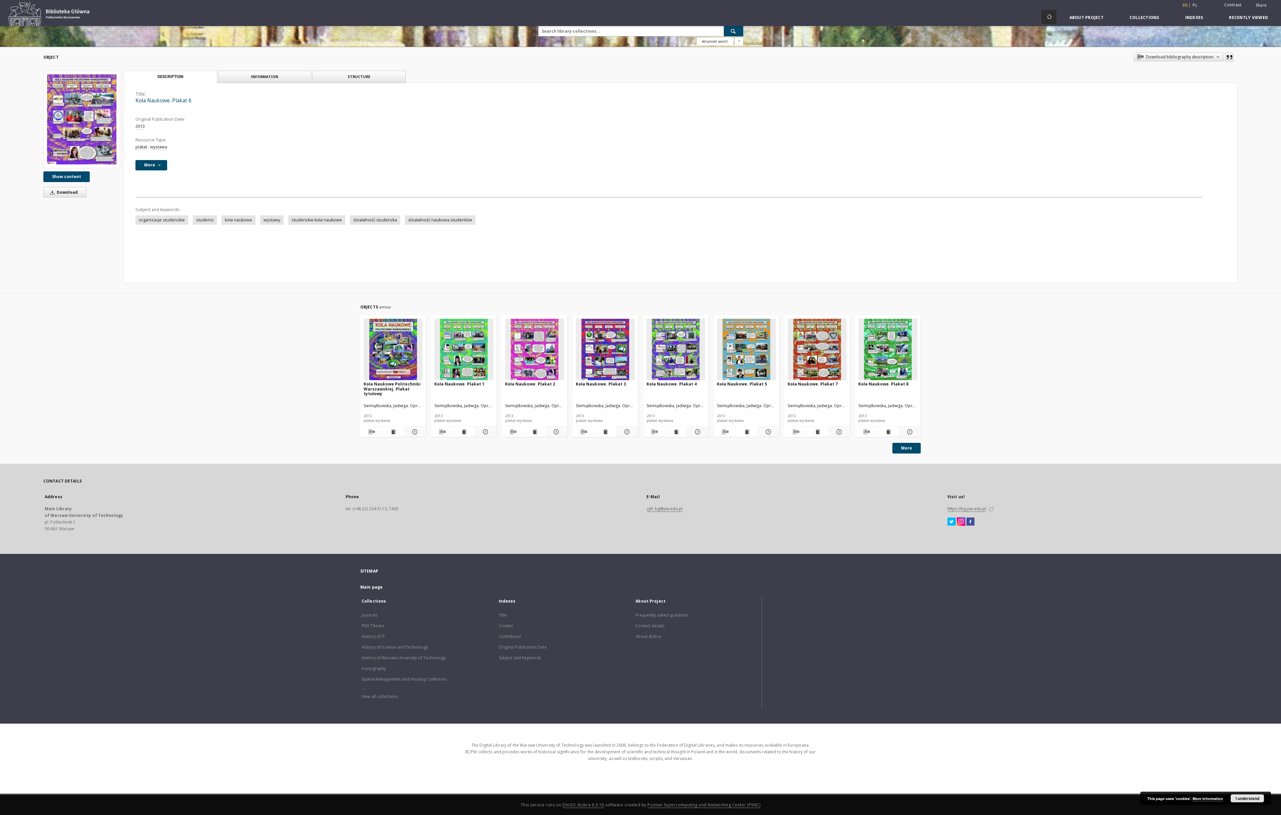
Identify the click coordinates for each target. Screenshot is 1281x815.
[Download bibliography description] (371, 432)
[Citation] (1229, 57)
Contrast (1232, 5)
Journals (369, 615)
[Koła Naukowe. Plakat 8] (888, 349)
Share (1261, 5)
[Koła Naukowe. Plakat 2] (534, 349)
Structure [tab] (359, 76)
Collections (1144, 17)
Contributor (510, 636)
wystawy (272, 220)
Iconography (374, 668)
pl (1195, 5)
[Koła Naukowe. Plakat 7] (817, 349)
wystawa (158, 147)
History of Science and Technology (395, 647)
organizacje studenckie (162, 220)
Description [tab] (170, 76)
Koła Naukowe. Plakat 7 (813, 384)
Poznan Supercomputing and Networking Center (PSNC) (704, 805)
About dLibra (648, 636)
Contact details (650, 626)
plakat (141, 147)
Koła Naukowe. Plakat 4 (672, 384)
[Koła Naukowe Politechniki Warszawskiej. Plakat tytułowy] (393, 349)
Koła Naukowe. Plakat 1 (459, 384)
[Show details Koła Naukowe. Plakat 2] (555, 432)
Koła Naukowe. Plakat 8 (883, 384)
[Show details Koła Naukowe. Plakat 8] (909, 432)
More (906, 448)
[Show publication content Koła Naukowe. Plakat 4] (676, 432)
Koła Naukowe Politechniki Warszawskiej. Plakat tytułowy (392, 388)
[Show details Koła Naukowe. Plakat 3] (626, 432)
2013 (140, 126)
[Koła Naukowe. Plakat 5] (746, 349)
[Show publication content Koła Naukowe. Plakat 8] (888, 432)
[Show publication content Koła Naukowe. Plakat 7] (817, 432)
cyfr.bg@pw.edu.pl (665, 509)
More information (1208, 798)
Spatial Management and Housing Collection (404, 679)
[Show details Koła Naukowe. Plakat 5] (767, 432)
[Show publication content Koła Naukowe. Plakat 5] (746, 432)
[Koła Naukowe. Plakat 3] (605, 349)
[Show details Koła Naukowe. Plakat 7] (838, 432)
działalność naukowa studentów (440, 220)
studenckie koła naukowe (317, 220)
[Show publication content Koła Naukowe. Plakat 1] (464, 432)
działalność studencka (375, 220)
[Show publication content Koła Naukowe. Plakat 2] (534, 432)
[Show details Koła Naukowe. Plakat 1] (485, 432)
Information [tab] (264, 76)
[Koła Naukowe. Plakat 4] (676, 349)
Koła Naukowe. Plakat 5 (742, 384)
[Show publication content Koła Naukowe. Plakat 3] (605, 432)
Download (67, 192)
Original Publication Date (523, 647)
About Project (1087, 17)
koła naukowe (238, 220)
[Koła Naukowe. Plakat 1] (464, 349)
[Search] (733, 31)
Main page (371, 587)
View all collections (380, 696)
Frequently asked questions (662, 615)
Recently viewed (1248, 17)
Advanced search (715, 41)
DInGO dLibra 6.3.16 (583, 805)
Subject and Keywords (520, 658)
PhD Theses (373, 626)
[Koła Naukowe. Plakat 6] (81, 119)
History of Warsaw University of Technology (404, 658)
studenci (205, 220)
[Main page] (1048, 17)
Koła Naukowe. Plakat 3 (601, 384)
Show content (66, 176)
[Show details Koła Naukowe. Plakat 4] (697, 432)
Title (503, 615)
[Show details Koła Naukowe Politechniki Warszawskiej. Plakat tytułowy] (414, 432)
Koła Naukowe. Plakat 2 (530, 384)
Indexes (1194, 17)
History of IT (373, 636)
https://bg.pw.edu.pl (966, 509)
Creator (506, 626)
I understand (1247, 798)
